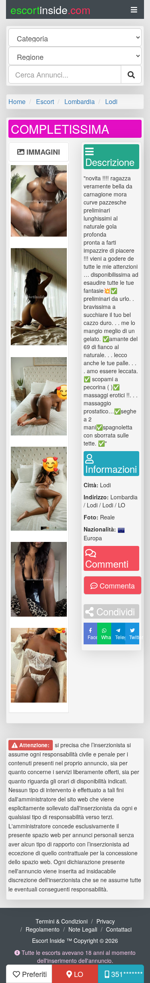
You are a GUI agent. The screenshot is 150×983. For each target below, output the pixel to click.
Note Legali (82, 929)
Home (17, 101)
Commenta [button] (116, 585)
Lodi (111, 101)
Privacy (105, 921)
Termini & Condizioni (62, 921)
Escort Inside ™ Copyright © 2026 (75, 940)
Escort (45, 101)
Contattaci (119, 929)
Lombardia (79, 101)
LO (77, 974)
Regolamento (43, 929)
